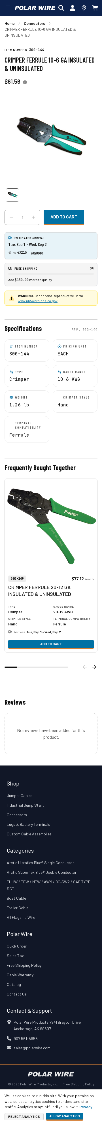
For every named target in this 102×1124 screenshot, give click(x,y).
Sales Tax (15, 955)
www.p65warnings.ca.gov (38, 301)
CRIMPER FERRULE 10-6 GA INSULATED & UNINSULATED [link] (40, 32)
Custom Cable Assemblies (29, 833)
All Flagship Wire (21, 917)
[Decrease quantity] (11, 217)
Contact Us (17, 994)
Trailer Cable (17, 907)
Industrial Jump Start (25, 805)
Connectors (17, 814)
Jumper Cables (20, 795)
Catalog (14, 984)
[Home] (35, 8)
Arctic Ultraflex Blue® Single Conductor (40, 862)
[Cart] (95, 7)
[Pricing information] (25, 82)
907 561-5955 (26, 1038)
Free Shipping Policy (24, 965)
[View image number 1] (12, 195)
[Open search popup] (61, 7)
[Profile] (72, 7)
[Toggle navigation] (7, 7)
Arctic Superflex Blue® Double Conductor (41, 872)
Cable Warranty (20, 974)
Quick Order (17, 946)
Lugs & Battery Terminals (28, 824)
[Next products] (94, 667)
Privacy (86, 1106)
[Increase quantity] (33, 217)
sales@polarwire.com (32, 1047)
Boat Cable (16, 898)
